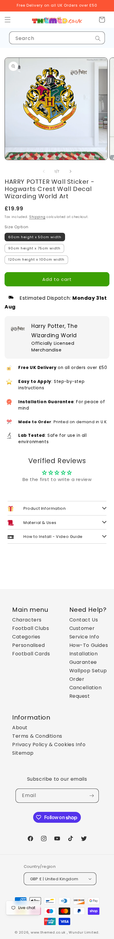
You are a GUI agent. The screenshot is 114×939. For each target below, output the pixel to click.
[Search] (98, 38)
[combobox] (57, 38)
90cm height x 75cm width (34, 248)
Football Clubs (30, 628)
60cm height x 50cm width (34, 237)
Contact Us (83, 619)
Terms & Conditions (37, 736)
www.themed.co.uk (48, 932)
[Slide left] (43, 171)
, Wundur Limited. (83, 932)
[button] (102, 19)
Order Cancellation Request (85, 688)
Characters (27, 619)
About (20, 727)
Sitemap (22, 753)
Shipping (37, 217)
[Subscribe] (91, 796)
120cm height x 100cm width (36, 259)
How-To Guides (88, 645)
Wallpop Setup (88, 670)
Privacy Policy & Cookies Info (48, 744)
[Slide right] (70, 171)
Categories (26, 636)
